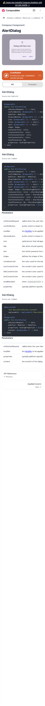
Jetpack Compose (14, 18)
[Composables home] (11, 10)
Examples (32, 84)
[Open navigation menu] (40, 10)
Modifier (28, 231)
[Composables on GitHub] (34, 10)
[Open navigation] (4, 18)
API (12, 84)
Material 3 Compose (31, 18)
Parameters (7, 212)
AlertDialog (8, 92)
